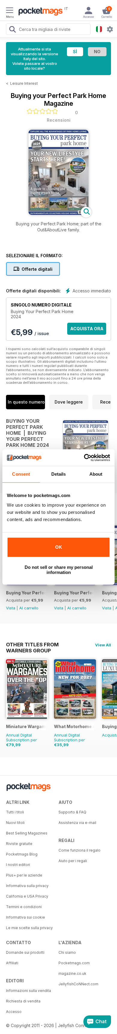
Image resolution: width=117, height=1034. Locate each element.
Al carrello (28, 607)
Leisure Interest (24, 83)
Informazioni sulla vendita (28, 990)
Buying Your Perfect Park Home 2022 (74, 592)
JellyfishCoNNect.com (78, 984)
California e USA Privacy (27, 896)
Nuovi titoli (15, 822)
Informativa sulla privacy (27, 885)
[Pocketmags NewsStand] (39, 12)
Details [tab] (58, 474)
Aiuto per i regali (72, 861)
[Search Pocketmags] (12, 30)
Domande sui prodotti (25, 952)
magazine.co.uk (72, 973)
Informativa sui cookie (25, 917)
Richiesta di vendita (23, 1001)
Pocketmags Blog (22, 854)
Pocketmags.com (74, 963)
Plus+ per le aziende (24, 875)
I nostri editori (18, 864)
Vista (10, 607)
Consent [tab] (21, 474)
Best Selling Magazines (26, 833)
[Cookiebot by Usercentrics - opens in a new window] (84, 458)
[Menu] (9, 11)
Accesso (14, 1011)
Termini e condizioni (24, 906)
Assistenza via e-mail (77, 822)
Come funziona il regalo (79, 850)
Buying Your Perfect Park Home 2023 (26, 592)
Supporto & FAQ (72, 812)
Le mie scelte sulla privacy (29, 928)
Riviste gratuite (19, 843)
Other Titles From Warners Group (32, 645)
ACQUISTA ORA (87, 328)
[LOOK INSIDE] (58, 213)
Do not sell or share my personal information (59, 570)
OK (58, 547)
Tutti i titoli (15, 812)
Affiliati (12, 963)
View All (103, 644)
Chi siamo (67, 952)
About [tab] (96, 474)
